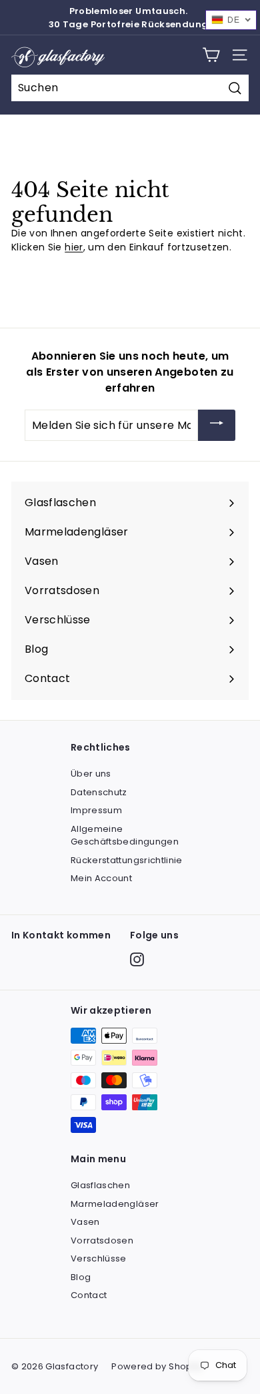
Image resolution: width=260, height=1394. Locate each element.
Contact (89, 1295)
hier (74, 247)
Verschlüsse (99, 1258)
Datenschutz (99, 792)
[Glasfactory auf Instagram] (137, 959)
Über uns (91, 773)
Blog (81, 1277)
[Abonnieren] (216, 425)
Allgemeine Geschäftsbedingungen (125, 836)
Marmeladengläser (115, 1204)
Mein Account (101, 878)
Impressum (96, 810)
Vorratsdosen (102, 1240)
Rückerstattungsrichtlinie (127, 860)
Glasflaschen (100, 1185)
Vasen (85, 1222)
